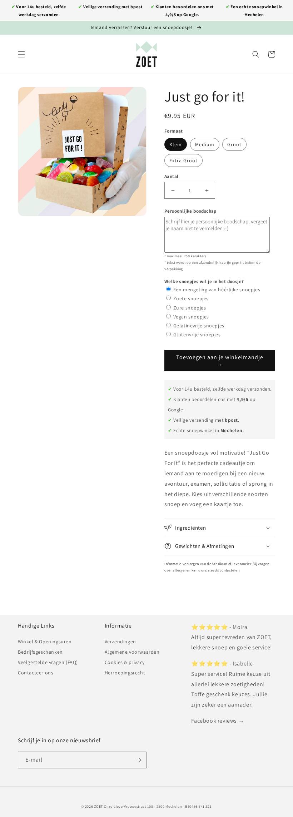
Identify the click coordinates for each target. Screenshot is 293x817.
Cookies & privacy (125, 662)
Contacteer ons (35, 672)
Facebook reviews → (217, 720)
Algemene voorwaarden (132, 652)
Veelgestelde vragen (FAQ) (48, 662)
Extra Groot (183, 160)
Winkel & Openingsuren (45, 641)
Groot (234, 144)
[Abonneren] (138, 760)
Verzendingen (120, 641)
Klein (175, 144)
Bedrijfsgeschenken (40, 652)
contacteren (230, 570)
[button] (21, 54)
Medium (204, 144)
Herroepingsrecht (125, 672)
